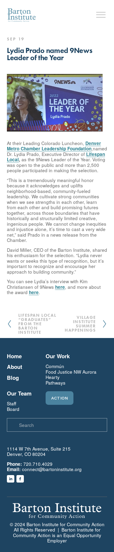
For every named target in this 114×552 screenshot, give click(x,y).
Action (59, 398)
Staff (11, 403)
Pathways (55, 383)
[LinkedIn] (10, 479)
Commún (55, 366)
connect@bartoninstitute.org (52, 469)
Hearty (53, 377)
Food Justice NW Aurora (71, 372)
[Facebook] (20, 479)
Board (13, 409)
